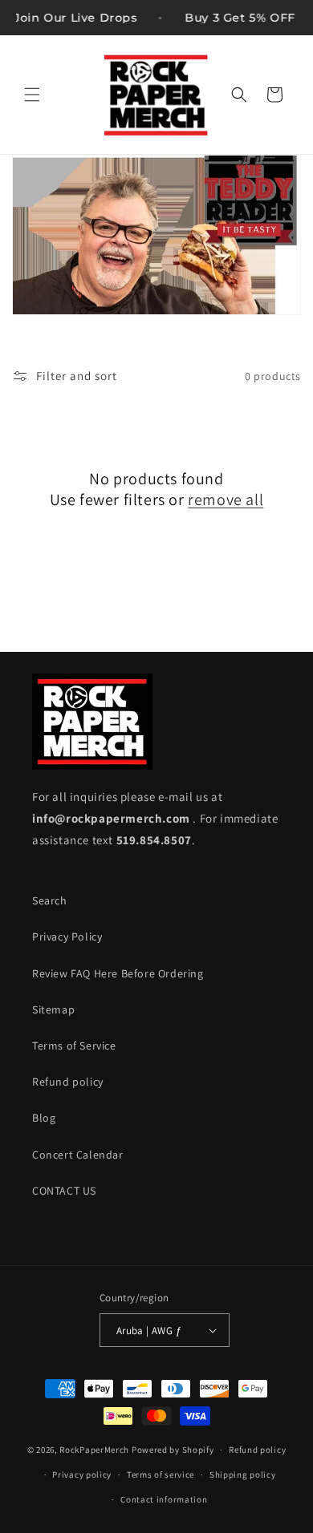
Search (49, 900)
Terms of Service (74, 1045)
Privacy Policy (67, 936)
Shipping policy (242, 1474)
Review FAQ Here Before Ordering (118, 973)
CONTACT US (64, 1190)
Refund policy (68, 1081)
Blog (43, 1117)
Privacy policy (82, 1474)
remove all (225, 499)
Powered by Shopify (173, 1449)
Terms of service (160, 1474)
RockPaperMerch (94, 1449)
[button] (32, 94)
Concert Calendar (78, 1154)
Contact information (163, 1499)
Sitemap (53, 1009)
